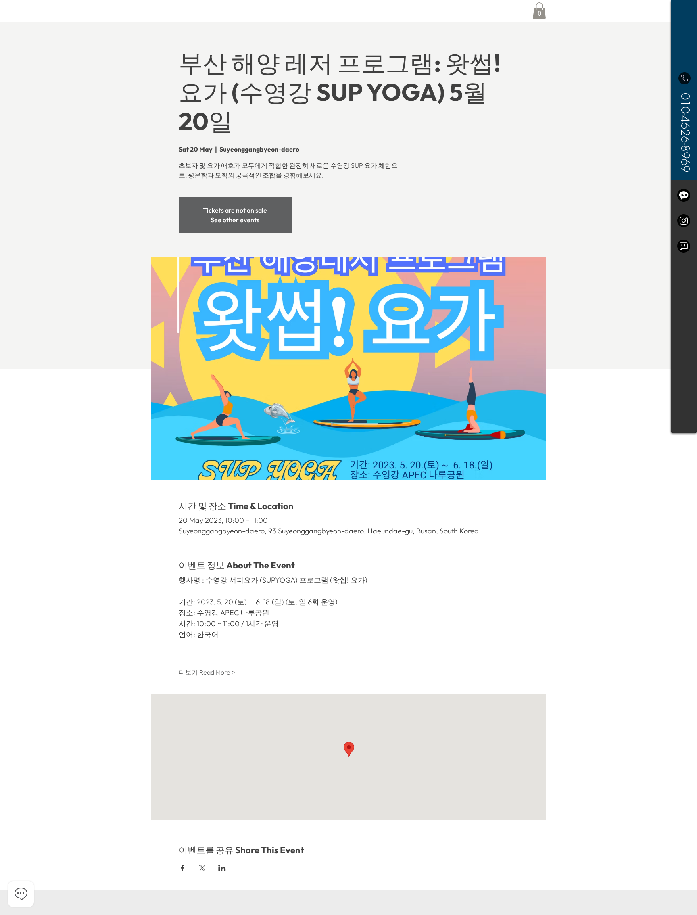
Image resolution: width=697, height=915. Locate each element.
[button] (539, 10)
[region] (684, 216)
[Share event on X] (202, 868)
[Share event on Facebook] (182, 868)
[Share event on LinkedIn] (222, 868)
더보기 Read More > (207, 672)
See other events (235, 220)
